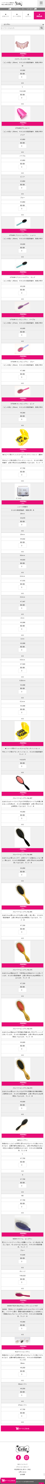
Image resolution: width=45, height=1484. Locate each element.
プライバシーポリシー (22, 1467)
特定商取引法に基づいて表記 (22, 1469)
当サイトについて (22, 1464)
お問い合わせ (22, 1472)
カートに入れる (10, 1480)
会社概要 (22, 1474)
